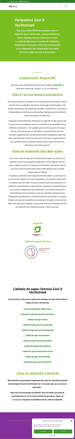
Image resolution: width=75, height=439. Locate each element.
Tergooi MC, (57, 85)
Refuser (63, 431)
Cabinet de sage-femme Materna (37, 346)
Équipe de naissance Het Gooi (37, 241)
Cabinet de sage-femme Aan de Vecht (37, 351)
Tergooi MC (38, 223)
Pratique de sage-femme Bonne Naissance (37, 314)
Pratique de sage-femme (37, 319)
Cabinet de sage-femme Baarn (37, 335)
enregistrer (16, 399)
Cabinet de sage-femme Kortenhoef (37, 341)
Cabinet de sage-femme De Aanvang (37, 325)
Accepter (43, 431)
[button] (71, 421)
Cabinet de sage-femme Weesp (37, 356)
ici (42, 384)
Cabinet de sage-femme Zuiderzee (37, 362)
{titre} (50, 435)
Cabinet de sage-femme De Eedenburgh (38, 330)
